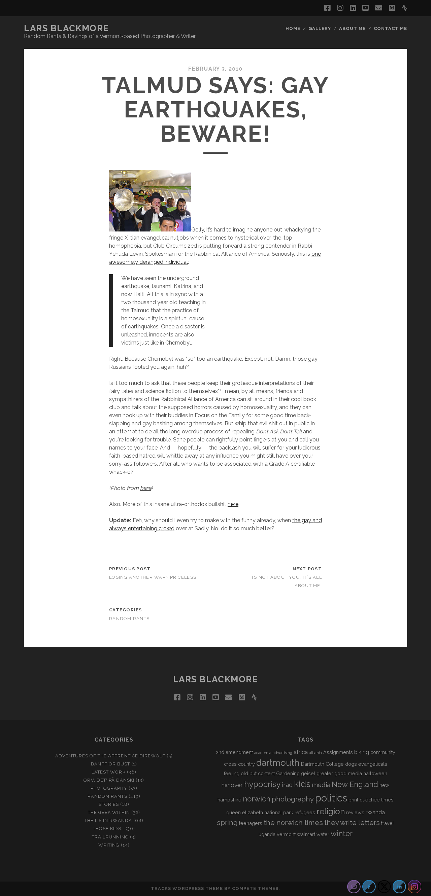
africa (301, 752)
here (145, 488)
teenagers (250, 823)
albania (315, 753)
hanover (232, 785)
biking (361, 752)
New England (355, 784)
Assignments (338, 752)
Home (293, 28)
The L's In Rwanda (108, 820)
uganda (267, 834)
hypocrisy (262, 784)
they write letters (352, 823)
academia (262, 753)
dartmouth (278, 763)
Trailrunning (110, 836)
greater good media (339, 773)
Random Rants (129, 618)
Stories (109, 804)
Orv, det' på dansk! (109, 780)
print (353, 799)
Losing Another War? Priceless (152, 577)
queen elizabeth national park (259, 812)
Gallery (319, 28)
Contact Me (390, 28)
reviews (355, 812)
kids (302, 784)
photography (293, 799)
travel (387, 823)
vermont (286, 834)
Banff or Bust (110, 763)
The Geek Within (109, 812)
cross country (239, 764)
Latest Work (108, 772)
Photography (109, 788)
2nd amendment (234, 752)
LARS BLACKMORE (66, 28)
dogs (351, 764)
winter (342, 833)
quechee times (377, 799)
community (382, 752)
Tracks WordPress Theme (187, 888)
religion (331, 811)
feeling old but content (249, 773)
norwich (256, 798)
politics (331, 798)
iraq (287, 784)
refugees (305, 812)
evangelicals (372, 764)
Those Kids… (108, 828)
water (323, 834)
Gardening (288, 773)
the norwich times (293, 823)
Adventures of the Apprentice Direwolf (110, 755)
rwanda (375, 812)
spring (227, 823)
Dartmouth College (322, 764)
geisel (308, 773)
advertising (282, 753)
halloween (375, 773)
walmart (306, 834)
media (321, 784)
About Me (352, 28)
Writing (108, 845)
